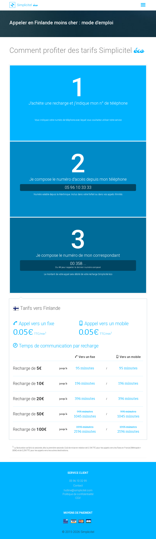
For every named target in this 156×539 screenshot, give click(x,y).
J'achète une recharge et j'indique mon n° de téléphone (78, 103)
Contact (78, 485)
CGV (78, 497)
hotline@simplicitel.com (78, 490)
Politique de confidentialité (78, 494)
